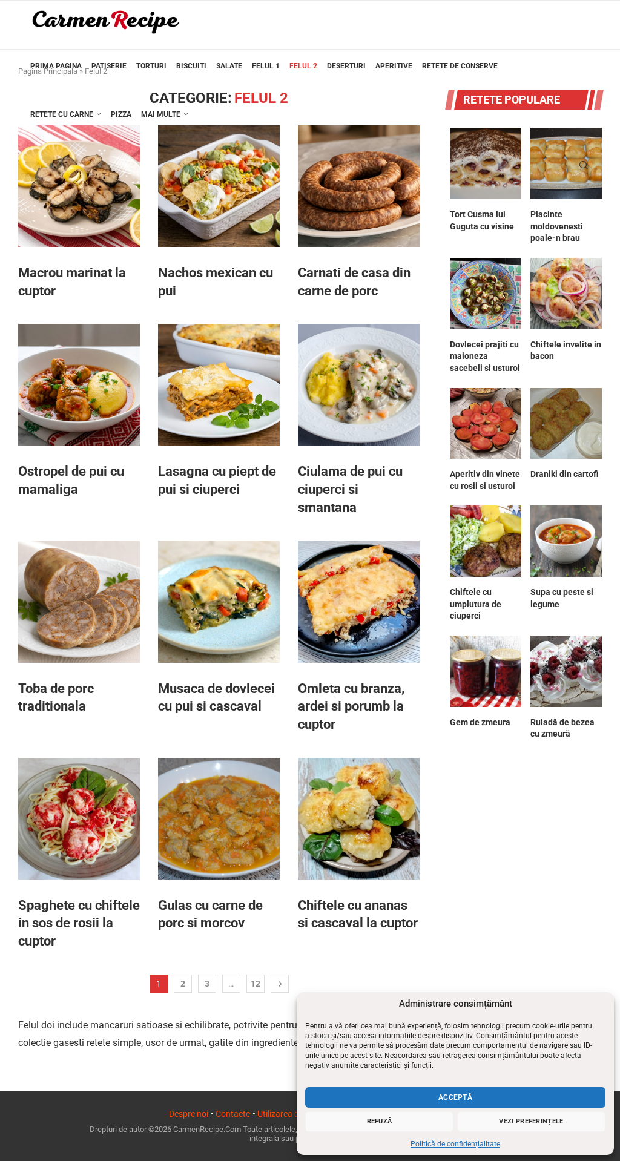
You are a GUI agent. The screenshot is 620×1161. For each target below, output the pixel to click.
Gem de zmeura (480, 722)
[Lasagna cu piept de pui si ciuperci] (219, 385)
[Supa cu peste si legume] (566, 541)
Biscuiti (191, 66)
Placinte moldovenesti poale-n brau (556, 226)
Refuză (379, 1121)
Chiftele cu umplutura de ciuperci (475, 603)
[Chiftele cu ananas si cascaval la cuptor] (359, 819)
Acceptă (455, 1097)
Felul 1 (266, 66)
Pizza (121, 114)
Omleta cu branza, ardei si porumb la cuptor (351, 706)
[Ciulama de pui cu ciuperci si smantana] (359, 385)
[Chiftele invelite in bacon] (566, 293)
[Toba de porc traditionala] (79, 601)
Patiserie (109, 66)
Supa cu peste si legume (561, 598)
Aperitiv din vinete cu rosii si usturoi (485, 480)
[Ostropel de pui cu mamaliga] (79, 385)
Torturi (151, 66)
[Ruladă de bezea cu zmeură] (566, 671)
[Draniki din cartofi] (566, 423)
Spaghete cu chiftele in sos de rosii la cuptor (79, 923)
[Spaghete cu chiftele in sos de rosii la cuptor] (79, 819)
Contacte (233, 1114)
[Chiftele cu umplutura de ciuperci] (485, 541)
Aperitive (393, 66)
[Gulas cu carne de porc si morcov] (219, 819)
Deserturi (346, 66)
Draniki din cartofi (564, 474)
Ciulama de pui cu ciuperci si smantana (350, 489)
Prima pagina (56, 66)
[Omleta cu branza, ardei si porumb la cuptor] (359, 601)
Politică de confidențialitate (455, 1144)
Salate (229, 66)
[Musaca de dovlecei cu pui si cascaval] (219, 601)
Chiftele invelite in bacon (565, 350)
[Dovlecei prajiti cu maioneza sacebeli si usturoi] (485, 293)
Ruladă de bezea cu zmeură (562, 728)
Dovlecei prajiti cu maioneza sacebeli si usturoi (485, 356)
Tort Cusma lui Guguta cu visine (482, 220)
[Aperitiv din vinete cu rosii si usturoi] (485, 423)
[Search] (584, 165)
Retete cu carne (61, 114)
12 (255, 983)
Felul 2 (303, 66)
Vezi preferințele (531, 1121)
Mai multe (160, 114)
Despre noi (188, 1114)
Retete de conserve (460, 66)
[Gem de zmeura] (485, 671)
